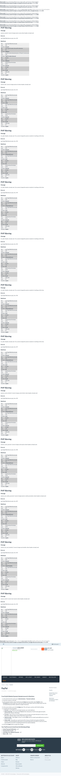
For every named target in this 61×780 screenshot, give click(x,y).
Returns (32, 759)
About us (17, 757)
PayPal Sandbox (8, 718)
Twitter (43, 749)
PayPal (50, 690)
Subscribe (40, 745)
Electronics (13, 677)
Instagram (36, 749)
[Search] (43, 649)
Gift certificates (19, 766)
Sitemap (17, 768)
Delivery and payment (35, 757)
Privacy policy (48, 759)
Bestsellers (52, 677)
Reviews (17, 761)
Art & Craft (29, 677)
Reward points (19, 764)
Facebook (28, 749)
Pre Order (37, 677)
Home (3, 684)
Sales (4, 680)
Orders (2, 761)
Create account (4, 759)
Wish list (3, 764)
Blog (7, 684)
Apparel (21, 677)
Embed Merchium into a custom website (53, 694)
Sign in (2, 757)
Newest (44, 677)
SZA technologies (25, 774)
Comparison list (4, 766)
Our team (47, 757)
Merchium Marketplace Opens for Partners (53, 699)
